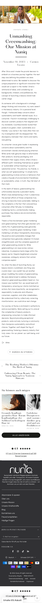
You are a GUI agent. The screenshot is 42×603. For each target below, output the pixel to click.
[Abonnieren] (39, 536)
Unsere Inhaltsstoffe (10, 506)
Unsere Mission (8, 502)
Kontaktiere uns (8, 513)
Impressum (30, 581)
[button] (12, 600)
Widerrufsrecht (28, 576)
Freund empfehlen (9, 517)
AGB (26, 578)
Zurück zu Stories (22, 352)
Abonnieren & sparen (11, 495)
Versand (32, 578)
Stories (25, 29)
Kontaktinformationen (17, 581)
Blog (3, 510)
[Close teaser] (23, 597)
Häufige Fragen (8, 520)
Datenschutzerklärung (16, 578)
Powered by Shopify (15, 576)
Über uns (5, 499)
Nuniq (17, 573)
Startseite (17, 29)
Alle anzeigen (21, 435)
